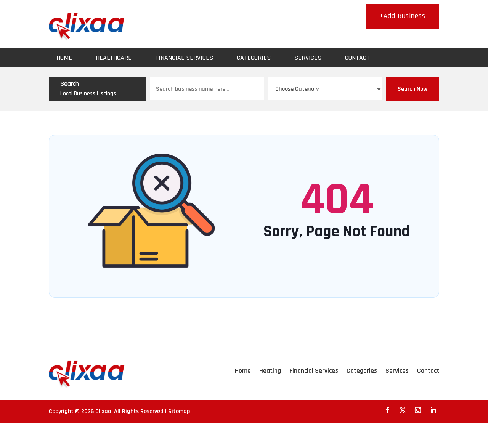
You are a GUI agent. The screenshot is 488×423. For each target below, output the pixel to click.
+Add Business (402, 15)
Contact (357, 57)
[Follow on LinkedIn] (433, 410)
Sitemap (179, 411)
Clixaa (103, 411)
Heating (270, 370)
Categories (254, 57)
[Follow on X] (402, 410)
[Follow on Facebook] (387, 410)
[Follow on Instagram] (418, 410)
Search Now (412, 89)
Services (307, 57)
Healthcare (114, 57)
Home (64, 57)
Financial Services (184, 57)
